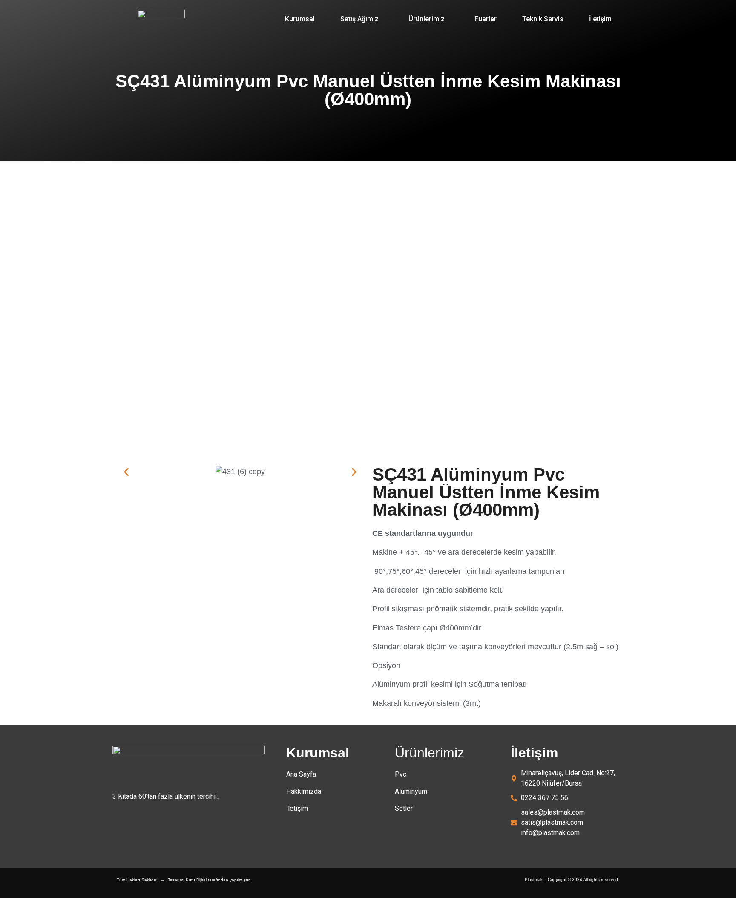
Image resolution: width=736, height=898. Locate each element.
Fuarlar (485, 19)
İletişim (600, 19)
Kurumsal (300, 19)
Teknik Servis (543, 19)
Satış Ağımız (359, 19)
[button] (361, 19)
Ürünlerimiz (426, 19)
